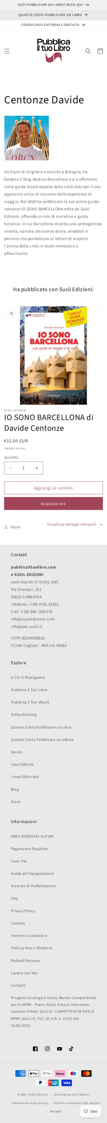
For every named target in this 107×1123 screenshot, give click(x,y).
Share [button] (15, 527)
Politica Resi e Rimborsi (31, 947)
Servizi (16, 751)
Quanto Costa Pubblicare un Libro (41, 727)
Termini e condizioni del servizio (77, 1103)
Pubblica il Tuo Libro (29, 689)
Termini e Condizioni (29, 935)
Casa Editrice (22, 764)
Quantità (11, 457)
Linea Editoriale (25, 776)
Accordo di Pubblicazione (33, 885)
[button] (7, 51)
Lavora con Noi (24, 972)
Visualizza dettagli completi (71, 524)
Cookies (18, 923)
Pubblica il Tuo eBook (30, 702)
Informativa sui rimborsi (72, 1094)
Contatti (18, 985)
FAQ (14, 898)
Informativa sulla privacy (30, 1103)
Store (16, 801)
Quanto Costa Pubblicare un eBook (42, 739)
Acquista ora (53, 503)
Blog (15, 789)
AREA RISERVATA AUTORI (32, 836)
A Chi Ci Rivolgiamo (28, 677)
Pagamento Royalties (29, 848)
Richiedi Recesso (25, 960)
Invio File (19, 861)
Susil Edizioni (38, 1094)
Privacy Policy (23, 910)
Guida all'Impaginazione (32, 873)
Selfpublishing (23, 714)
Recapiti (56, 1111)
